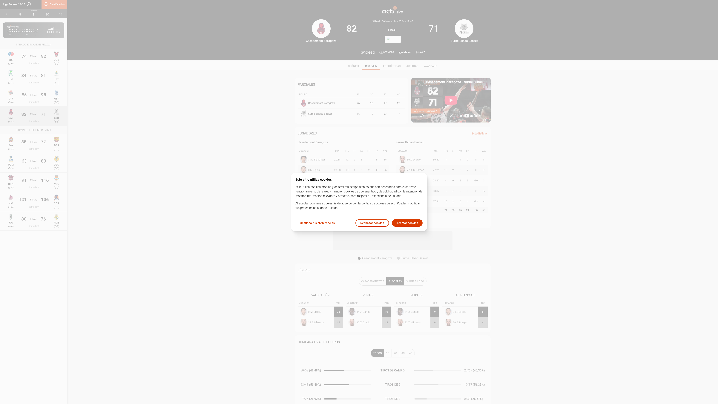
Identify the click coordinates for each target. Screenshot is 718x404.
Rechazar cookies (372, 223)
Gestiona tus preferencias (317, 223)
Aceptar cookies (407, 223)
